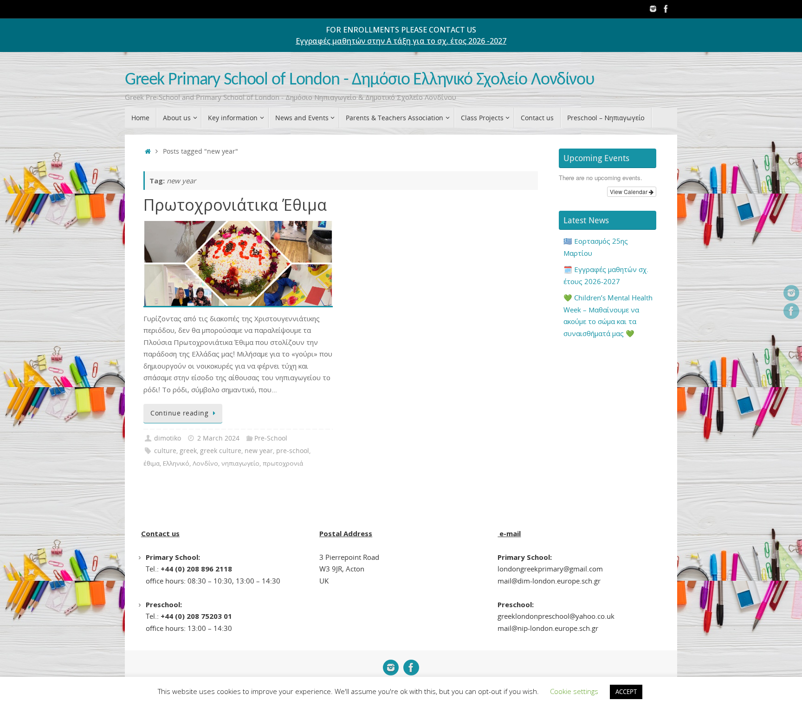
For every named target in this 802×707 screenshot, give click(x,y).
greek (188, 451)
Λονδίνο (205, 463)
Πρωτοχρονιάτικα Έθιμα (235, 204)
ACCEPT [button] (626, 692)
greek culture (220, 451)
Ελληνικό (176, 463)
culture (165, 451)
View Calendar (629, 191)
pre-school (292, 451)
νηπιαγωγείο (240, 463)
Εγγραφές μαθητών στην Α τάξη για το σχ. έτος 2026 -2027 (401, 41)
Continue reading (179, 413)
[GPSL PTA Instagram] (653, 8)
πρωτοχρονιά (283, 463)
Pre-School (270, 438)
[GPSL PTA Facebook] (666, 8)
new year (259, 451)
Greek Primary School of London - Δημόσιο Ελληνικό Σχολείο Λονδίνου (360, 80)
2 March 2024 (218, 438)
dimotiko (167, 438)
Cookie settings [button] (574, 691)
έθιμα (151, 463)
